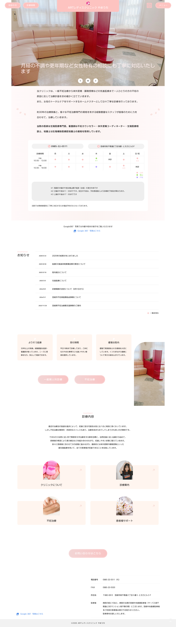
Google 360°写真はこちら (88, 231)
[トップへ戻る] (171, 622)
